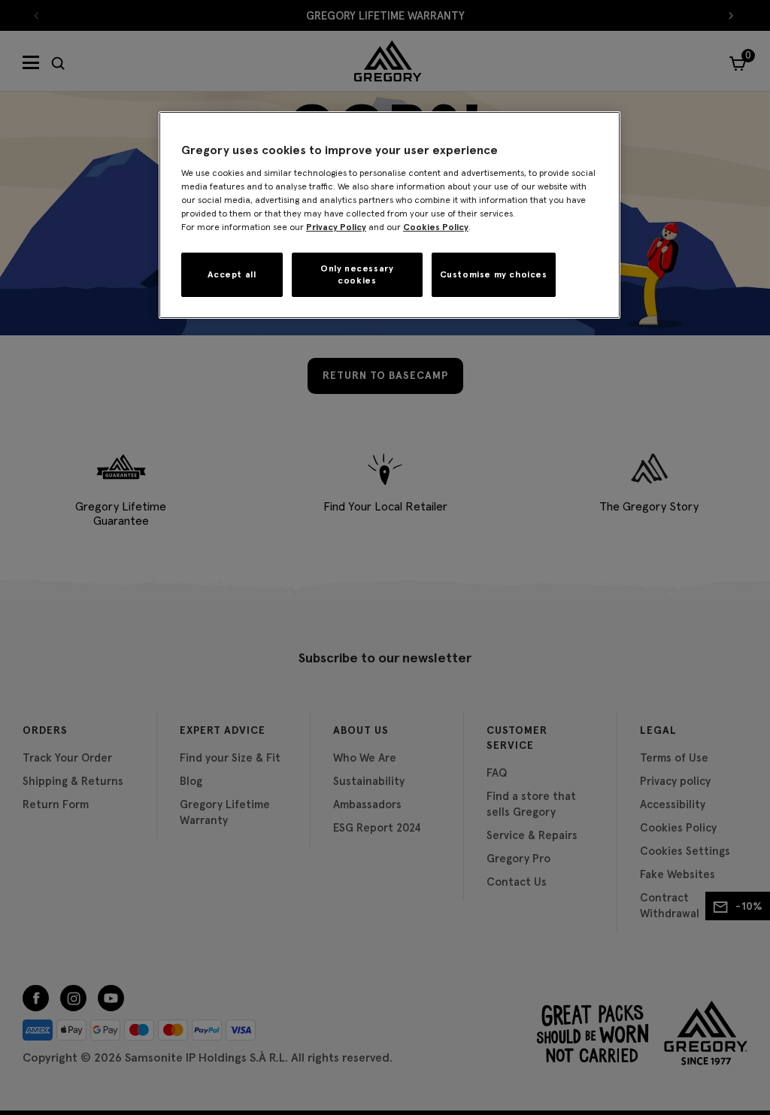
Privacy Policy (336, 226)
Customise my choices (493, 274)
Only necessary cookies (356, 274)
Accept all (232, 274)
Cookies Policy (435, 226)
